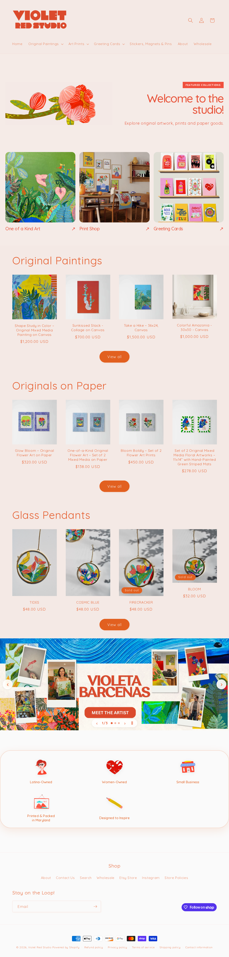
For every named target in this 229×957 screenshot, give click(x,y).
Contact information (199, 947)
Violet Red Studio (39, 947)
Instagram (151, 878)
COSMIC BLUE (88, 602)
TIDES (34, 602)
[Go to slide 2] (115, 723)
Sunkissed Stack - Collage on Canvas (87, 327)
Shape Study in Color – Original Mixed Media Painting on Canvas (34, 330)
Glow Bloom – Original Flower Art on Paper (34, 452)
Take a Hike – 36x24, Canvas (141, 327)
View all (114, 356)
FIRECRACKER (141, 602)
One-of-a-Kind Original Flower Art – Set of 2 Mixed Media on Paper (88, 455)
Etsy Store (128, 878)
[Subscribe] (95, 906)
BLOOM (194, 589)
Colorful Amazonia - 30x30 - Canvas (194, 327)
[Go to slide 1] (112, 723)
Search (86, 878)
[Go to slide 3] (119, 723)
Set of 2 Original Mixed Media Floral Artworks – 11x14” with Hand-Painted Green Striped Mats (194, 457)
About (46, 878)
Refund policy (93, 947)
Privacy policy (117, 947)
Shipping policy (170, 947)
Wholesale (105, 878)
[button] (45, 44)
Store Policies (176, 878)
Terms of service (143, 947)
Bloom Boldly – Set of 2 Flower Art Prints (141, 452)
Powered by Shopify (65, 947)
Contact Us (65, 878)
